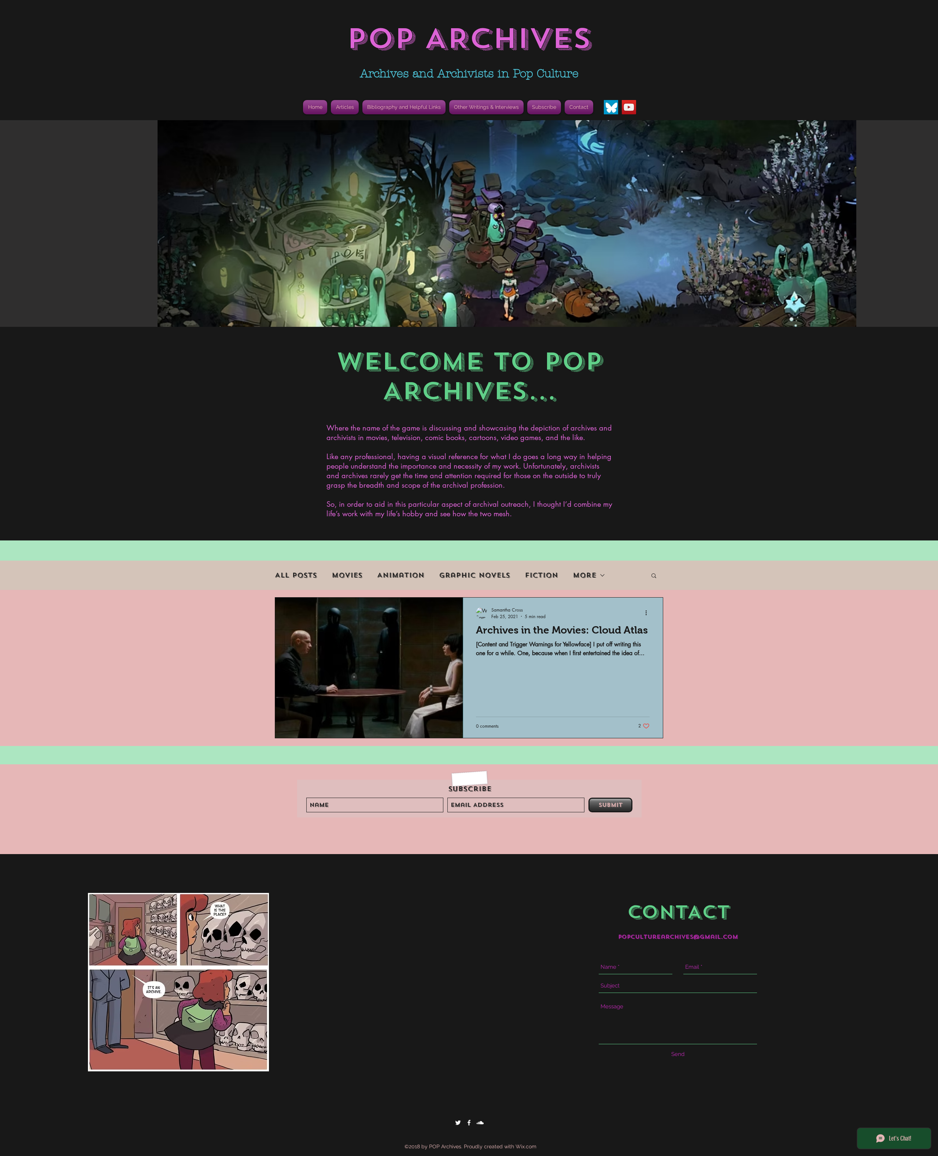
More (584, 575)
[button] (404, 107)
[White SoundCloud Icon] (480, 1122)
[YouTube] (629, 107)
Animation (400, 575)
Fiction (541, 575)
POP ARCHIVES (469, 38)
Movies (347, 575)
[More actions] (648, 613)
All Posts (296, 575)
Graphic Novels (474, 575)
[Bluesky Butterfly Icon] (611, 107)
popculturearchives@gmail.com (678, 937)
